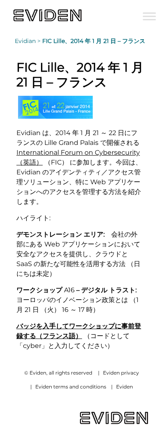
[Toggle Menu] (149, 16)
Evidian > (28, 41)
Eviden (124, 387)
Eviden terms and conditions (70, 387)
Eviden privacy (121, 373)
